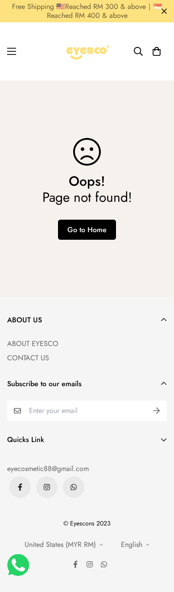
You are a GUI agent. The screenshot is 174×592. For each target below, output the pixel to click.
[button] (156, 51)
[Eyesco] (87, 51)
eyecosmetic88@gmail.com (48, 468)
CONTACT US (28, 358)
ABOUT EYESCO (32, 343)
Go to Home (87, 230)
